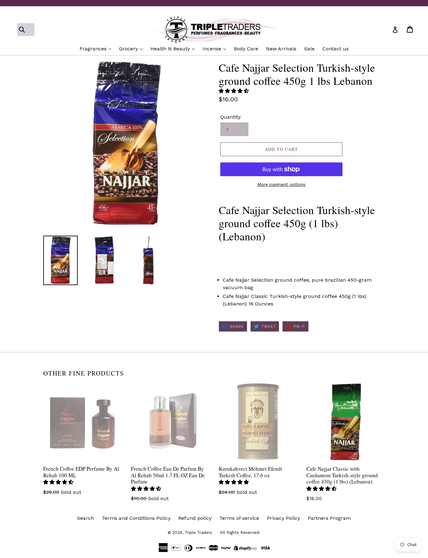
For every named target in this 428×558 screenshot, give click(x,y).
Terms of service (239, 518)
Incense (212, 49)
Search (85, 518)
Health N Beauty (170, 49)
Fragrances (94, 49)
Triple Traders (198, 532)
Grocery (129, 49)
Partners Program (329, 518)
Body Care (246, 49)
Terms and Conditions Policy (136, 518)
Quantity (230, 117)
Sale (309, 49)
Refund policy (194, 518)
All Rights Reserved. (240, 532)
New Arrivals (281, 49)
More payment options (281, 184)
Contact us (335, 49)
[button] (234, 91)
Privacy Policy (283, 518)
